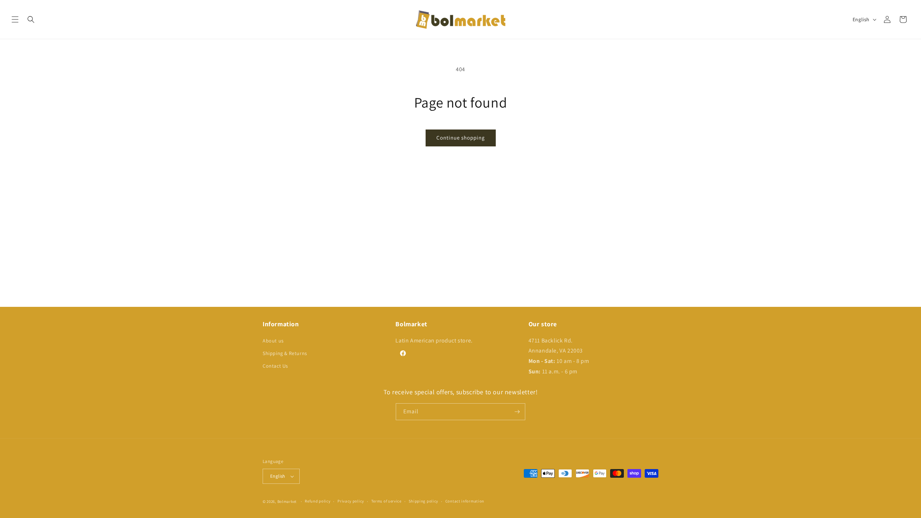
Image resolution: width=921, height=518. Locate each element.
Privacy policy (350, 501)
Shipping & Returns (285, 353)
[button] (15, 19)
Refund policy (317, 501)
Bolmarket (287, 501)
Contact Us (275, 366)
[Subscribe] (517, 411)
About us (273, 340)
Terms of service (386, 501)
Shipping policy (424, 501)
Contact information (464, 501)
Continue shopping (460, 137)
